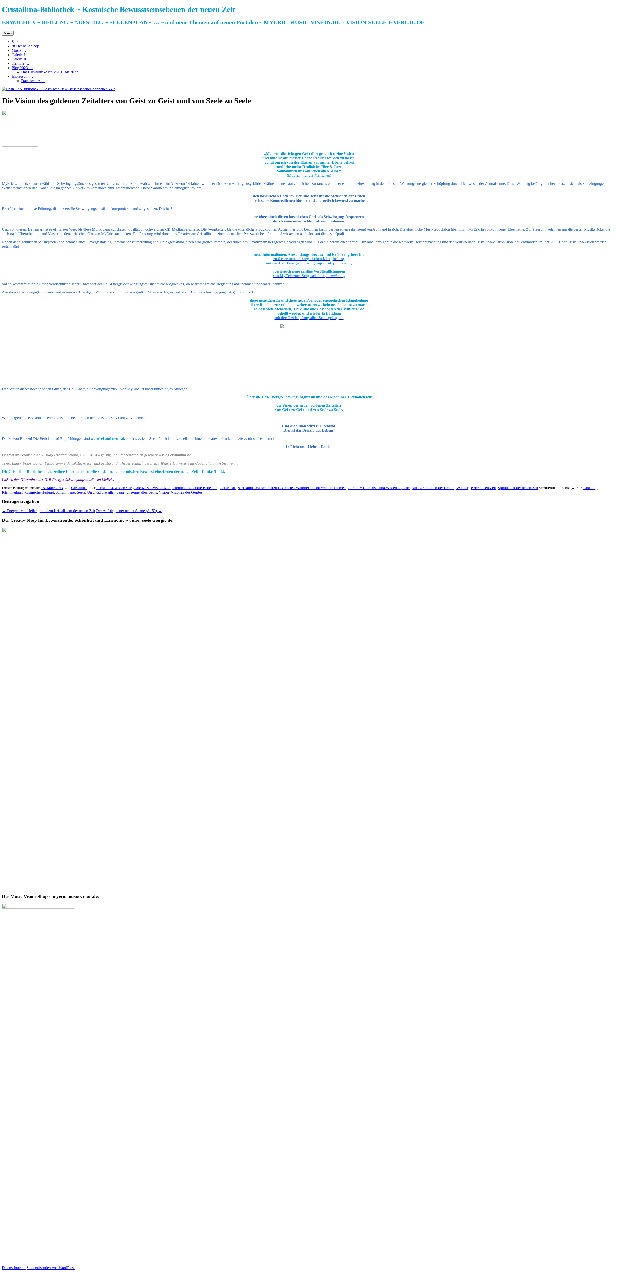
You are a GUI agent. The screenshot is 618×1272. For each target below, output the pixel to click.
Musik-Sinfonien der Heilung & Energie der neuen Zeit (454, 488)
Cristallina (79, 488)
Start (15, 42)
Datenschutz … (33, 81)
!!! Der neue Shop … (28, 46)
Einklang (590, 488)
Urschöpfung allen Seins (106, 492)
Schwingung (65, 492)
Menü (8, 33)
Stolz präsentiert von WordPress (51, 1268)
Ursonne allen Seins (141, 492)
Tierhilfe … (20, 63)
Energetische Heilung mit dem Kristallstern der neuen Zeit (48, 511)
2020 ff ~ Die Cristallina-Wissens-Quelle (379, 488)
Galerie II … (21, 59)
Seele (81, 492)
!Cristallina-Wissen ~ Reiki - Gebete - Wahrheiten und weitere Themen (292, 488)
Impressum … (22, 76)
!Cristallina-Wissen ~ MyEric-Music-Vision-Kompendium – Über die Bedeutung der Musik (166, 488)
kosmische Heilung (39, 492)
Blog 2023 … (22, 68)
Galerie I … (21, 55)
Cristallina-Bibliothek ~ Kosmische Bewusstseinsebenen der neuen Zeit (118, 9)
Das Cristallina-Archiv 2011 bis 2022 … (52, 72)
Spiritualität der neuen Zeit (518, 488)
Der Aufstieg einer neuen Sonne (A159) (129, 511)
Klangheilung (12, 492)
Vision (164, 492)
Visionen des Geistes (186, 492)
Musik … (19, 50)
